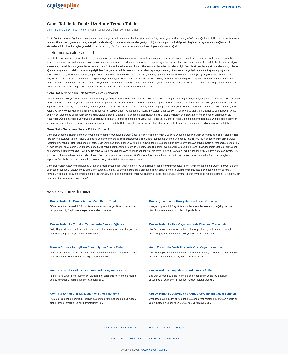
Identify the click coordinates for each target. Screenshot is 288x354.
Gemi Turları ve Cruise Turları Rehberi (67, 29)
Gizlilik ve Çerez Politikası (158, 327)
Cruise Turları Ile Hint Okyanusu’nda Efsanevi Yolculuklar (188, 224)
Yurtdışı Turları (172, 338)
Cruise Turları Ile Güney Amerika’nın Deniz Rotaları (84, 201)
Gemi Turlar (110, 327)
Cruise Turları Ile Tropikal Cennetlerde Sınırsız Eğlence (87, 224)
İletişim (180, 327)
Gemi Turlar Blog (130, 327)
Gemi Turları (212, 6)
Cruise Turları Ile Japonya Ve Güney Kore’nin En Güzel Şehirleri (192, 293)
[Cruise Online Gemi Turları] (63, 6)
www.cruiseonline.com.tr (154, 349)
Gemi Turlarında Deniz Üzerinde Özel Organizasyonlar (186, 247)
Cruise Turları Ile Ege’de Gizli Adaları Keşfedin (180, 270)
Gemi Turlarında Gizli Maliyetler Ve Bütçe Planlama (84, 293)
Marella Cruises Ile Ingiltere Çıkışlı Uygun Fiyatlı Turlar (87, 247)
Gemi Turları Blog (231, 6)
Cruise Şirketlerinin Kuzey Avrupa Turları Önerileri (183, 201)
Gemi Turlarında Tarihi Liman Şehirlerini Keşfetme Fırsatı (88, 270)
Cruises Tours (116, 338)
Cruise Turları (135, 338)
